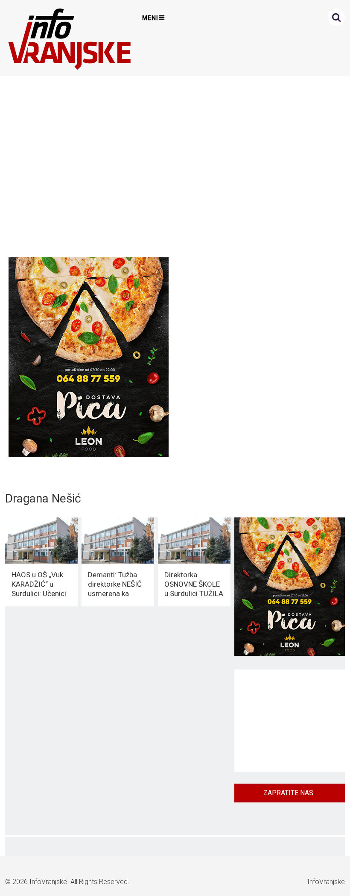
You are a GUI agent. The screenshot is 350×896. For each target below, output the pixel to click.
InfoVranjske (48, 882)
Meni (150, 18)
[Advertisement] (173, 164)
